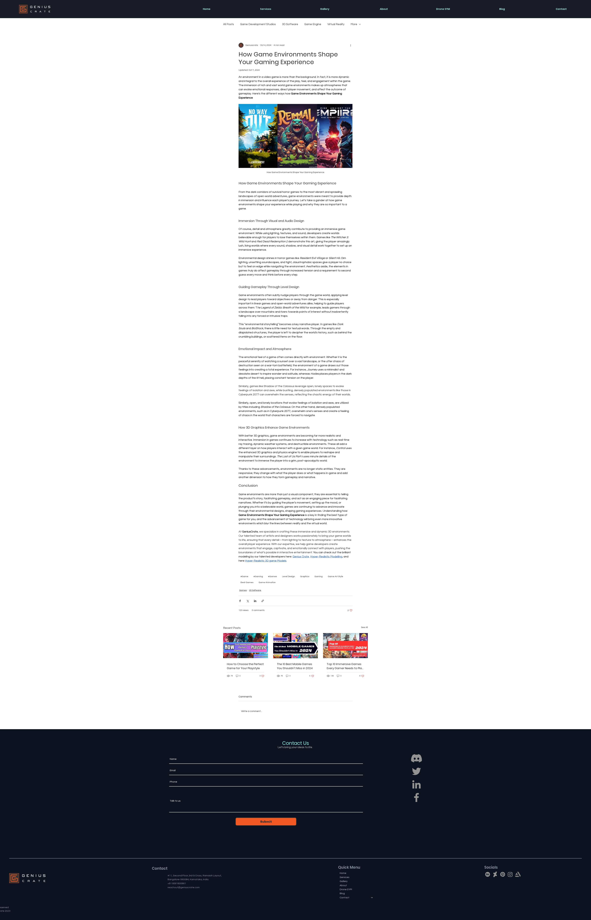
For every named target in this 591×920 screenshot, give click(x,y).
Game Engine (312, 24)
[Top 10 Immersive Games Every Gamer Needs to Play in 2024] (345, 645)
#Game (244, 576)
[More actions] (350, 45)
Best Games (247, 582)
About (343, 885)
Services (344, 877)
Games (243, 590)
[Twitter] (416, 771)
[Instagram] (510, 874)
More (354, 24)
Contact (344, 897)
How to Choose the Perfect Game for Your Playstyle (245, 666)
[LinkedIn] (416, 784)
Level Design (288, 576)
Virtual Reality (335, 24)
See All (364, 627)
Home (343, 873)
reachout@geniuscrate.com (184, 887)
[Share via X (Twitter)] (247, 600)
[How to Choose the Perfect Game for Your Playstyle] (245, 645)
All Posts (228, 24)
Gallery (344, 881)
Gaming (318, 576)
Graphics (304, 576)
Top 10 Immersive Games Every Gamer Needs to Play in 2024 (345, 666)
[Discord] (416, 758)
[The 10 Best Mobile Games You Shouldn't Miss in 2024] (295, 645)
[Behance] (487, 874)
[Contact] (372, 898)
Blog (342, 893)
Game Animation (267, 582)
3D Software (290, 24)
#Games (272, 576)
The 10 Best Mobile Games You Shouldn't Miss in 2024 (295, 666)
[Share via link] (262, 600)
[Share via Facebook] (240, 600)
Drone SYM (346, 889)
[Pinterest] (502, 874)
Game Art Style (335, 576)
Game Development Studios (258, 24)
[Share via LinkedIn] (255, 600)
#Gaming (258, 576)
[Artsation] (518, 874)
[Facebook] (416, 797)
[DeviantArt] (495, 874)
